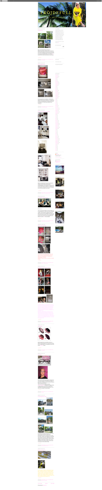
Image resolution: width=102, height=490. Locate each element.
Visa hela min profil (58, 157)
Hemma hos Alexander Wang (44, 111)
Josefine (57, 154)
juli (55, 99)
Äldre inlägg (52, 483)
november (56, 109)
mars (56, 104)
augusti (56, 77)
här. (58, 42)
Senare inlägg (40, 483)
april (56, 87)
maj (55, 86)
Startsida (46, 483)
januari (56, 91)
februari (56, 81)
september (56, 96)
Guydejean (40, 326)
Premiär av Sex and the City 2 (44, 267)
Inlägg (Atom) (45, 485)
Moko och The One (42, 450)
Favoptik (39, 354)
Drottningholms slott (42, 396)
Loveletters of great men (43, 197)
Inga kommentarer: (50, 59)
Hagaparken (40, 30)
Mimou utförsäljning (42, 225)
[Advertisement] (59, 53)
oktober (56, 95)
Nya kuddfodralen (41, 64)
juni (55, 100)
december (56, 76)
